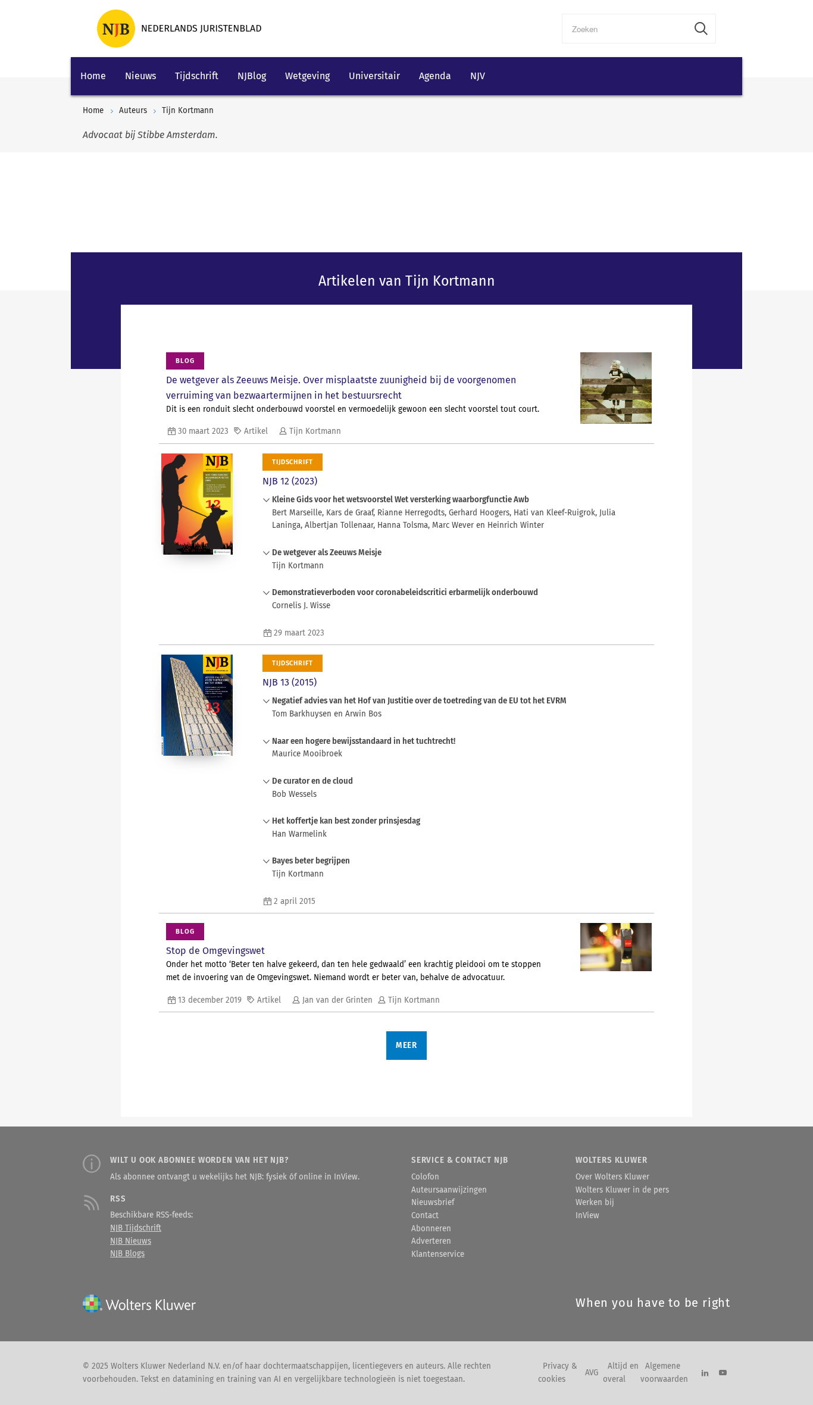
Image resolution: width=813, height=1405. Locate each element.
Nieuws (140, 76)
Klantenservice (437, 1254)
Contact (425, 1216)
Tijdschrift (196, 76)
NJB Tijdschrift (135, 1228)
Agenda (435, 76)
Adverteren (431, 1241)
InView (587, 1216)
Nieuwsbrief (432, 1202)
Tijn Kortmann (188, 110)
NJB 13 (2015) (289, 682)
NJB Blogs (127, 1254)
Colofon (425, 1177)
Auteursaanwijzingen (449, 1190)
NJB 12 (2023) (289, 481)
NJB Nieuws (130, 1241)
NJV (477, 76)
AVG (591, 1373)
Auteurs (133, 110)
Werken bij (595, 1202)
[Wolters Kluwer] (179, 29)
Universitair (374, 76)
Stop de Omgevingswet (215, 950)
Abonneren (431, 1229)
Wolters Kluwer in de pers (622, 1190)
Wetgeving (307, 76)
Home (93, 76)
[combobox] (624, 28)
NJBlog (251, 76)
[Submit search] (701, 28)
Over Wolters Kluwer (612, 1177)
